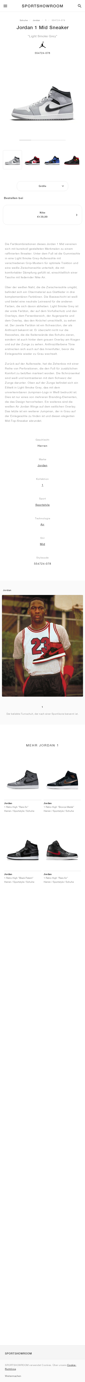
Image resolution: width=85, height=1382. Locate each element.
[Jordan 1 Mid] (12, 159)
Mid (42, 544)
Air (42, 524)
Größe (42, 186)
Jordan (36, 20)
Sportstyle (42, 504)
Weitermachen (13, 1375)
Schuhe (24, 20)
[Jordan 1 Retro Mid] (71, 159)
